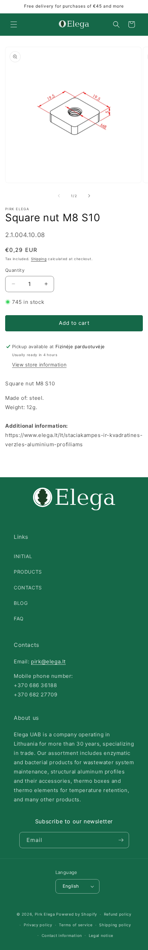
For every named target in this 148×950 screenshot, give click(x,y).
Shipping (39, 259)
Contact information (62, 935)
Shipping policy (115, 924)
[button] (13, 24)
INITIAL (23, 556)
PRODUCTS (28, 572)
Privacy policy (38, 924)
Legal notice (101, 935)
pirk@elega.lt (48, 661)
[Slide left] (58, 195)
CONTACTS (28, 587)
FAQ (19, 618)
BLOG (21, 603)
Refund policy (117, 914)
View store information (39, 364)
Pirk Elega (45, 914)
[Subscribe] (121, 840)
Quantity (14, 270)
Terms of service (75, 924)
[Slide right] (89, 195)
